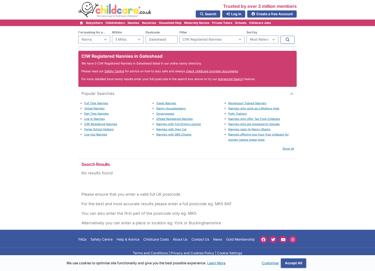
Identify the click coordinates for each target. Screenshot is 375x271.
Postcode (153, 32)
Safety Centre (114, 71)
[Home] (81, 23)
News (217, 239)
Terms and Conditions (150, 253)
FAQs (82, 239)
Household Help (170, 23)
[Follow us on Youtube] (283, 239)
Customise (270, 263)
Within (117, 32)
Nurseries (149, 23)
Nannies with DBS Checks (173, 134)
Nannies (133, 23)
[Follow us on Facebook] (263, 239)
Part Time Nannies (96, 113)
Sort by (252, 32)
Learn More (216, 263)
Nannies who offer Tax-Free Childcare (254, 119)
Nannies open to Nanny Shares (249, 129)
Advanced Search (230, 79)
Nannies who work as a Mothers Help (253, 108)
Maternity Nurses (196, 23)
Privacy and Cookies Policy (192, 253)
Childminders (115, 23)
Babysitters (94, 23)
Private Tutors (222, 23)
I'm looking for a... (92, 32)
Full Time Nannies (96, 103)
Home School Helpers (99, 129)
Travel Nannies (166, 103)
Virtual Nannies (94, 108)
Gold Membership (240, 239)
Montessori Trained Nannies (247, 103)
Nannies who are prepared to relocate (254, 124)
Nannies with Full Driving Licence (178, 124)
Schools (241, 23)
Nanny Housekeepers (171, 108)
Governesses (165, 113)
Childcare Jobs (260, 23)
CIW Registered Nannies (100, 124)
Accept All (293, 263)
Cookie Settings (229, 253)
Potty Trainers (237, 113)
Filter (183, 32)
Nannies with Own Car (171, 129)
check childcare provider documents (212, 71)
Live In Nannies (94, 119)
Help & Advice (128, 239)
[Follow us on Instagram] (293, 239)
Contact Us (200, 239)
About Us (180, 239)
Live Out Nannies (95, 134)
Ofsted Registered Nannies (174, 119)
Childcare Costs (156, 239)
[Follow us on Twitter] (273, 239)
